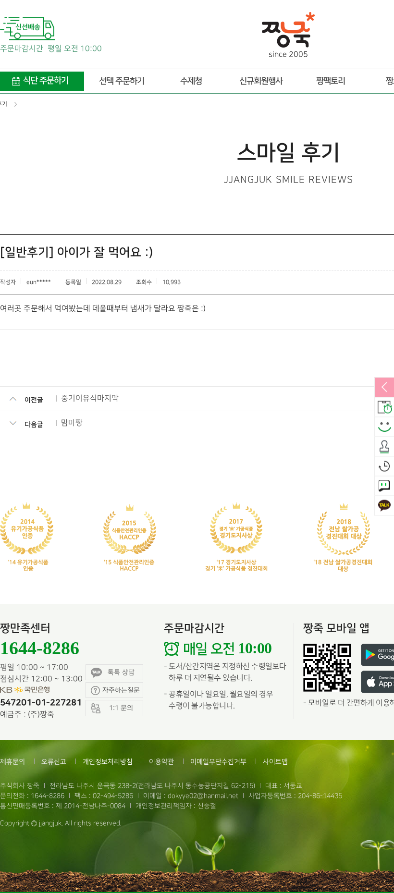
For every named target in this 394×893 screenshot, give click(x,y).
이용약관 (161, 761)
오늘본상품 (384, 466)
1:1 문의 (384, 486)
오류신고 (53, 761)
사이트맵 (275, 761)
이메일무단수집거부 (218, 761)
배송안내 (384, 407)
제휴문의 (12, 761)
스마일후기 (384, 427)
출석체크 (384, 447)
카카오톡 (384, 506)
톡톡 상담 (121, 672)
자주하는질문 (121, 690)
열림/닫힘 (384, 388)
